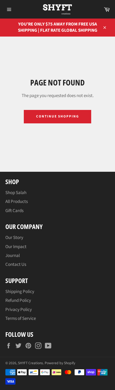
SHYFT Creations (30, 363)
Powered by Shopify (60, 363)
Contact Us (15, 264)
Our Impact (15, 247)
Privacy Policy (18, 309)
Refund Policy (18, 300)
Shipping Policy (19, 291)
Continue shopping (57, 116)
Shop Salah (15, 192)
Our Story (14, 237)
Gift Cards (14, 210)
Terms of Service (20, 318)
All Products (16, 201)
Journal (12, 255)
